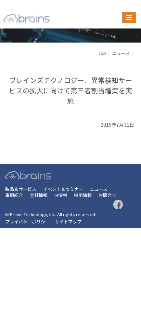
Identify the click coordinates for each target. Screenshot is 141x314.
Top (102, 53)
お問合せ (107, 195)
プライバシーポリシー (27, 221)
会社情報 (39, 195)
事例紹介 (14, 195)
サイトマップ (68, 221)
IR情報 (60, 195)
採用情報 (83, 195)
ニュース (121, 53)
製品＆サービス (20, 189)
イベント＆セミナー (63, 189)
